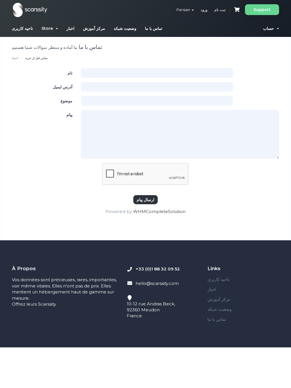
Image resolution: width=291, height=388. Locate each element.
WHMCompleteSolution (159, 211)
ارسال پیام (145, 199)
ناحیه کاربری (22, 28)
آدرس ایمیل (62, 86)
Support (262, 9)
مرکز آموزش (94, 28)
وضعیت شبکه (125, 28)
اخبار (70, 28)
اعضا (15, 58)
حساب (269, 28)
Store (48, 28)
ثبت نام (220, 9)
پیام (69, 114)
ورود (204, 9)
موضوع (66, 100)
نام (70, 73)
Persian (183, 9)
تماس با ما (153, 28)
